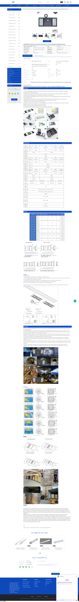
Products (19, 5)
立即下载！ (1, 601)
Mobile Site (46, 596)
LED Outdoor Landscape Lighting (14, 43)
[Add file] (57, 600)
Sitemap (32, 596)
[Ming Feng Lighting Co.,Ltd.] (9, 93)
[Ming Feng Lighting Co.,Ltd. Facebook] (65, 2)
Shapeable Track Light (14, 40)
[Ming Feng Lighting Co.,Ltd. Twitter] (68, 2)
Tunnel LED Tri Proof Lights (34, 527)
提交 (4, 601)
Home (11, 5)
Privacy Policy (39, 596)
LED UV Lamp (14, 66)
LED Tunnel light (26, 527)
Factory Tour (42, 5)
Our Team (36, 586)
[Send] (76, 600)
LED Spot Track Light (14, 37)
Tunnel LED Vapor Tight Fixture (45, 527)
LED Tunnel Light (14, 26)
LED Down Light (14, 46)
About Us (35, 5)
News (9, 77)
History (35, 583)
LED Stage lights (14, 57)
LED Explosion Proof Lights (14, 23)
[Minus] (76, 576)
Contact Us (58, 5)
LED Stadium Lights (14, 17)
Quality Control (50, 5)
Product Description (39, 55)
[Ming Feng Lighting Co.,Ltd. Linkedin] (71, 2)
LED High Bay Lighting (14, 20)
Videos (27, 5)
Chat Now (67, 5)
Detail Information (27, 55)
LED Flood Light (14, 14)
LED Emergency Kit (14, 63)
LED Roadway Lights (14, 29)
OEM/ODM (47, 583)
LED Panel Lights (14, 49)
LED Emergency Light (14, 60)
